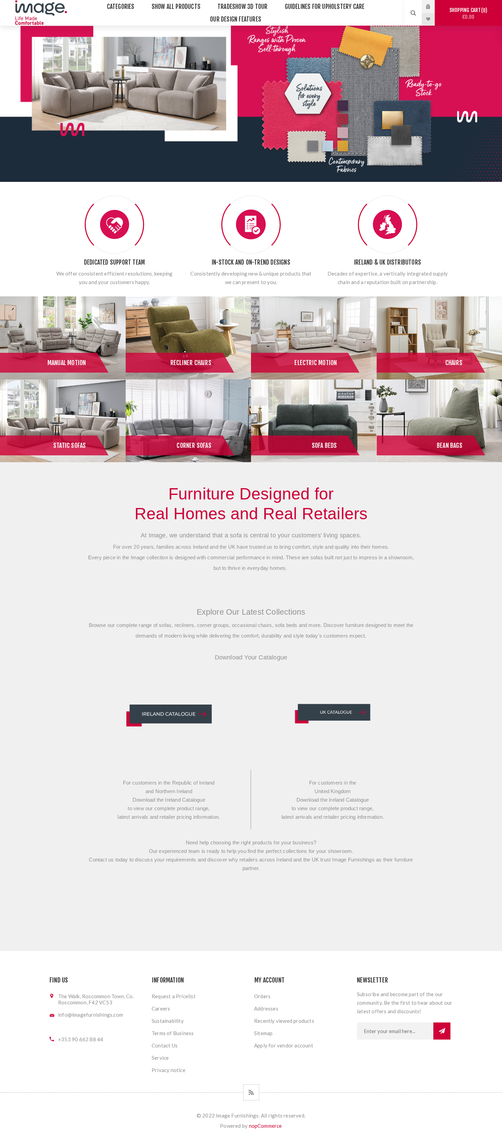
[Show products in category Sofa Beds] (314, 421)
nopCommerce (265, 1126)
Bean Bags (449, 445)
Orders (262, 996)
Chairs (453, 362)
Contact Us (165, 1045)
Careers (161, 1008)
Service (160, 1058)
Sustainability (168, 1021)
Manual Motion (66, 362)
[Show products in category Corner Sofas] (188, 421)
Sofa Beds (324, 445)
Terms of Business (173, 1033)
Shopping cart (467, 13)
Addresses (266, 1008)
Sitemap (263, 1033)
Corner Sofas (194, 445)
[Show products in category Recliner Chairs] (188, 337)
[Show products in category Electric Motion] (314, 337)
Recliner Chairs (190, 362)
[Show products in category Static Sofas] (63, 421)
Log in (433, 6)
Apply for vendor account (283, 1045)
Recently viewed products (284, 1021)
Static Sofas (69, 445)
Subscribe (441, 1031)
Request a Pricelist (174, 996)
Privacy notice (168, 1070)
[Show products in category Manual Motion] (63, 337)
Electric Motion (315, 362)
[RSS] (251, 1092)
